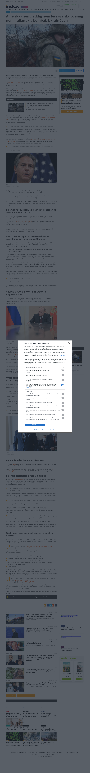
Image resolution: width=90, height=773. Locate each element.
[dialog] (45, 386)
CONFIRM (34, 424)
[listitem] (45, 367)
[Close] (69, 343)
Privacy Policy (53, 429)
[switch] (62, 370)
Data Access (45, 429)
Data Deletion (37, 429)
